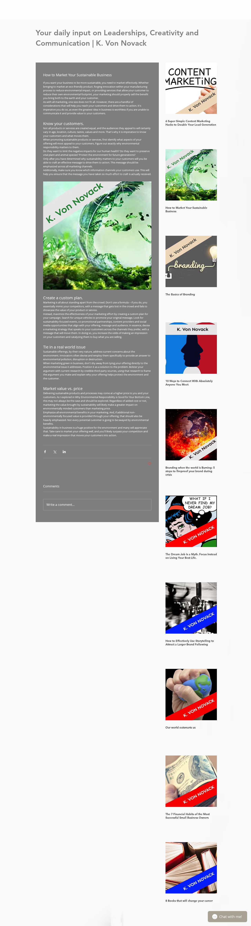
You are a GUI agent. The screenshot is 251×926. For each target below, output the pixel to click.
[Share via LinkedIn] (64, 451)
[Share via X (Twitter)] (54, 451)
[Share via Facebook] (45, 451)
